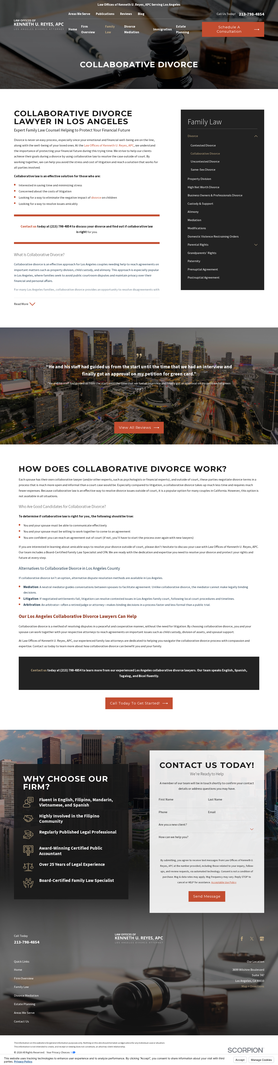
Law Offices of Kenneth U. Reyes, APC (109, 145)
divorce (96, 198)
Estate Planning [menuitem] (182, 29)
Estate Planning (24, 1004)
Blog (141, 14)
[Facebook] (242, 939)
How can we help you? (173, 837)
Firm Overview (23, 978)
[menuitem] (220, 136)
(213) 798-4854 (60, 226)
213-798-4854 (251, 14)
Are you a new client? (173, 825)
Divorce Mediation (26, 996)
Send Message (207, 896)
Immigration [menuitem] (162, 29)
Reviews (126, 14)
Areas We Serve (79, 14)
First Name (166, 799)
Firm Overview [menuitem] (88, 29)
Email (212, 812)
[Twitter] (252, 939)
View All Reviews (135, 427)
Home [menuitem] (72, 29)
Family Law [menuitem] (110, 29)
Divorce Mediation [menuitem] (131, 29)
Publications (105, 14)
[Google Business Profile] (262, 939)
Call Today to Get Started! (135, 703)
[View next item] (257, 376)
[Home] (39, 24)
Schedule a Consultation (229, 29)
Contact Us (21, 1021)
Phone (163, 812)
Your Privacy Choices (58, 1052)
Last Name (215, 799)
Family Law (21, 987)
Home (18, 970)
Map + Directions (253, 986)
